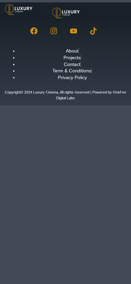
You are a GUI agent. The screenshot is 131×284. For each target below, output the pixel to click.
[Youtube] (73, 31)
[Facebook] (34, 31)
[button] (118, 9)
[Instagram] (53, 31)
